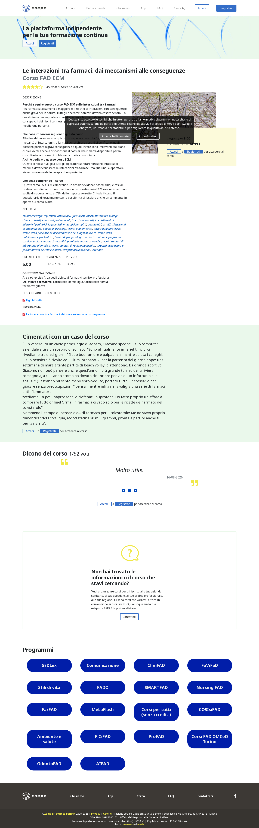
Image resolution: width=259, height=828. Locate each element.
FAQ (160, 8)
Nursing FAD (209, 687)
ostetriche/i (64, 216)
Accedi (202, 8)
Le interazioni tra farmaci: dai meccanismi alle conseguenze (65, 314)
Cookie (107, 813)
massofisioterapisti (74, 224)
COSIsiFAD (209, 709)
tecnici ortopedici (90, 241)
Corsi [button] (69, 8)
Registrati (227, 8)
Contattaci (129, 617)
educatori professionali (56, 220)
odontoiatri (94, 224)
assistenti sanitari (97, 216)
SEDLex (49, 665)
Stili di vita (49, 687)
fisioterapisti (86, 220)
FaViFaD (209, 665)
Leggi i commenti (71, 87)
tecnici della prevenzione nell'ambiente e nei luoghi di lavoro (59, 233)
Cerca (177, 8)
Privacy (95, 813)
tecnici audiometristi (79, 229)
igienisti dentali (104, 220)
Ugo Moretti (34, 300)
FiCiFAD (103, 736)
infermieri (50, 216)
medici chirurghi (32, 216)
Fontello (140, 824)
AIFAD (102, 763)
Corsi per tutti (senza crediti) (156, 711)
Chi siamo (123, 8)
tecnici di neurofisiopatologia (61, 241)
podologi (48, 229)
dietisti (37, 220)
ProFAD (156, 736)
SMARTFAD (156, 687)
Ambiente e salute (49, 738)
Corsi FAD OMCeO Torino (210, 738)
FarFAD (49, 709)
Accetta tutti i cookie (115, 136)
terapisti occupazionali (76, 250)
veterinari (97, 250)
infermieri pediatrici (35, 224)
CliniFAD (156, 665)
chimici (27, 220)
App (143, 8)
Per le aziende (95, 8)
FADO (103, 687)
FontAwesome (128, 824)
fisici (74, 220)
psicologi (60, 229)
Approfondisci (148, 136)
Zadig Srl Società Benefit (59, 813)
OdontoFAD (49, 763)
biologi (113, 216)
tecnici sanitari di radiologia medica (73, 246)
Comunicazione (103, 665)
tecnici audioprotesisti (107, 229)
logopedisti (55, 224)
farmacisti (78, 216)
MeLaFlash (103, 709)
